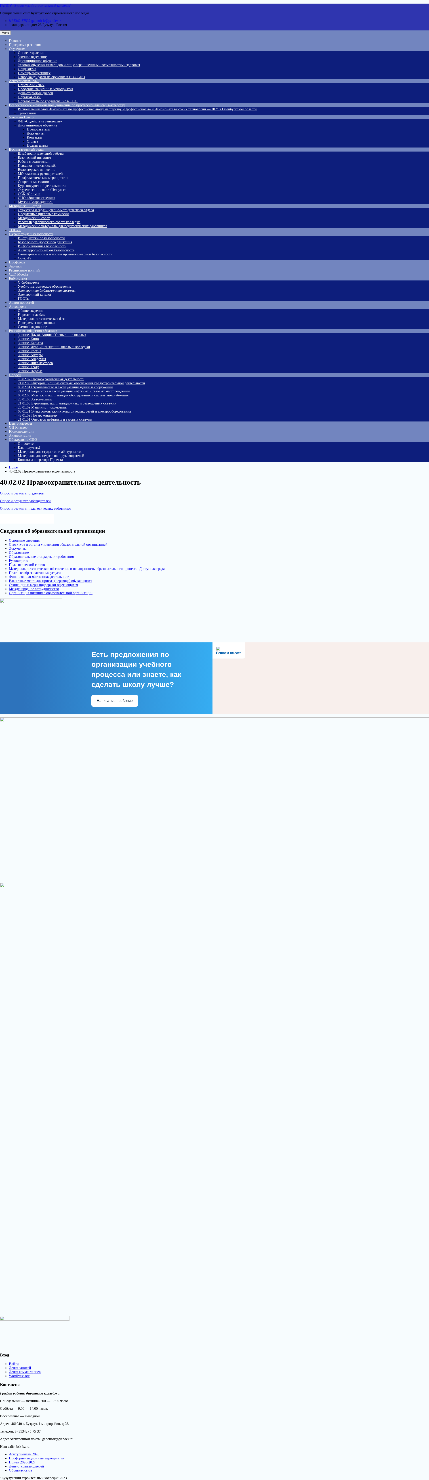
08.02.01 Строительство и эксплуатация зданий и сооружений (65, 387)
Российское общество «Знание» (33, 331)
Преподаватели (38, 129)
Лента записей (20, 1368)
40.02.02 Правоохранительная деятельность (51, 379)
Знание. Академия (32, 359)
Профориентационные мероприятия (45, 89)
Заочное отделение (32, 57)
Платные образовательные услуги (35, 573)
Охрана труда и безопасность (31, 234)
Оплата (32, 141)
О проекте (26, 443)
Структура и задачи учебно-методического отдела (56, 210)
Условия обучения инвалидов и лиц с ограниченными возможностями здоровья (79, 65)
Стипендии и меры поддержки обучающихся (43, 585)
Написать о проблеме (115, 701)
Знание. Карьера (30, 343)
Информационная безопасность (42, 246)
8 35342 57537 (19, 21)
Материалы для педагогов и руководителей (51, 456)
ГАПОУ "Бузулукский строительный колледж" (36, 5)
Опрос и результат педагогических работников (36, 508)
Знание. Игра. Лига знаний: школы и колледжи (54, 347)
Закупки (15, 266)
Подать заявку (37, 145)
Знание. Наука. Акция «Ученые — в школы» (52, 335)
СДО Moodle (18, 274)
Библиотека (18, 278)
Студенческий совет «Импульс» (42, 190)
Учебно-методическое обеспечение (44, 286)
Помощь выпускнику (34, 73)
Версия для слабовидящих (31, 518)
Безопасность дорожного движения (45, 242)
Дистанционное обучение (37, 61)
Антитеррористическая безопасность (46, 250)
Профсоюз (17, 262)
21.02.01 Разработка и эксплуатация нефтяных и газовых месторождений (74, 391)
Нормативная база (32, 315)
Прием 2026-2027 (31, 85)
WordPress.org (19, 1376)
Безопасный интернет (34, 157)
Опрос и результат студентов (22, 493)
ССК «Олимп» (29, 194)
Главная (15, 41)
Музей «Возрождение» (35, 202)
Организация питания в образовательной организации (51, 593)
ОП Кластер (18, 427)
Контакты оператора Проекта (40, 460)
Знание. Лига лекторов (35, 363)
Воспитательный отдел (26, 149)
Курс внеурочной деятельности (42, 186)
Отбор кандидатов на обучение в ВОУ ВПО (51, 77)
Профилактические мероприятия (43, 178)
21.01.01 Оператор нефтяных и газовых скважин (55, 419)
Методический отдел (25, 206)
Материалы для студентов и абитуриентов (50, 451)
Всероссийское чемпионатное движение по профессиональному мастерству (67, 105)
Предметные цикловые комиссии (43, 214)
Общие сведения (30, 310)
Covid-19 (24, 258)
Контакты (34, 137)
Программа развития (25, 45)
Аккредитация (20, 435)
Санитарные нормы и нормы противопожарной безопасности (65, 254)
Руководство (18, 560)
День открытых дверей (35, 93)
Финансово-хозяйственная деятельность (39, 577)
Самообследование (32, 327)
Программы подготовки (36, 323)
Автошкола (17, 306)
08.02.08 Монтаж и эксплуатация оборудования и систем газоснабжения (73, 395)
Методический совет (34, 218)
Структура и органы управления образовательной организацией (58, 544)
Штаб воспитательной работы (41, 153)
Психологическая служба (37, 165)
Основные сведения (24, 540)
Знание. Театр (28, 367)
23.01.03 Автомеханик (35, 399)
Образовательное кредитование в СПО (48, 101)
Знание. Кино (28, 339)
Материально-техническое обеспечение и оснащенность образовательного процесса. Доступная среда (87, 569)
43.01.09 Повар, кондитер (37, 415)
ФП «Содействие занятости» (40, 121)
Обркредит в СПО (23, 439)
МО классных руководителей (40, 173)
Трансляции (27, 113)
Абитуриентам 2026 (24, 81)
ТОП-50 (15, 230)
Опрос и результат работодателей (25, 501)
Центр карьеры (20, 423)
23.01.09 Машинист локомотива (42, 407)
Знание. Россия (29, 351)
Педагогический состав (27, 565)
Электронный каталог (35, 294)
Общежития (27, 69)
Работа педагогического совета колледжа (49, 222)
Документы (35, 133)
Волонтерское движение (36, 169)
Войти (14, 1364)
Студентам (17, 49)
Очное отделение (31, 53)
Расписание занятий (24, 270)
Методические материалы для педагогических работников (62, 226)
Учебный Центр (21, 117)
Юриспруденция (21, 431)
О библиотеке (28, 282)
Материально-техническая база (41, 319)
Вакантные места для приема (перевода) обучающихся (50, 581)
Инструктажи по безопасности (41, 238)
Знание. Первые (30, 371)
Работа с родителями (34, 161)
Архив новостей (21, 302)
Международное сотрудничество (34, 589)
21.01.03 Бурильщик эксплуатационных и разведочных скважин (67, 403)
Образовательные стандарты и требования (41, 556)
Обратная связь (29, 97)
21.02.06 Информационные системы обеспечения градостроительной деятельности (81, 383)
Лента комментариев (25, 1372)
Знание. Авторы (30, 355)
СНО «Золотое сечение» (36, 198)
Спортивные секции (33, 182)
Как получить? (29, 447)
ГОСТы (23, 298)
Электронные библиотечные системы (47, 290)
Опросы (15, 375)
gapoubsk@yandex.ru (46, 21)
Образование (19, 552)
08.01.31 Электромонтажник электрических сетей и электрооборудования (74, 411)
